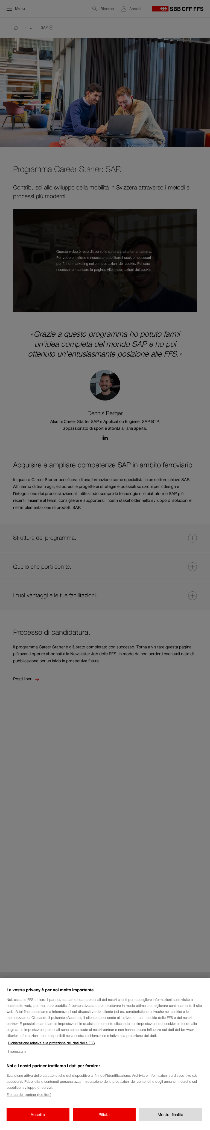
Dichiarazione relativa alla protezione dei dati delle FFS (51, 1043)
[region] (105, 1054)
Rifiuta (104, 1114)
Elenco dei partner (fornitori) (29, 1095)
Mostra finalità (170, 1114)
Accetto (38, 1114)
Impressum (17, 1051)
